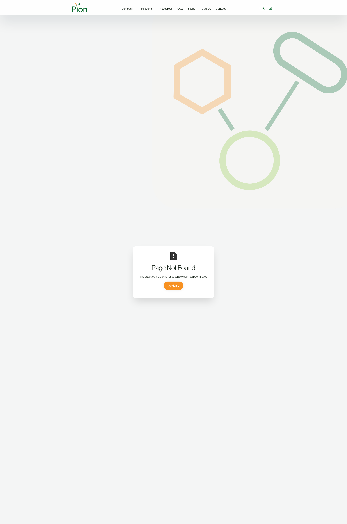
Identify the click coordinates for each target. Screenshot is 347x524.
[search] (263, 8)
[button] (128, 8)
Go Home (173, 285)
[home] (79, 7)
